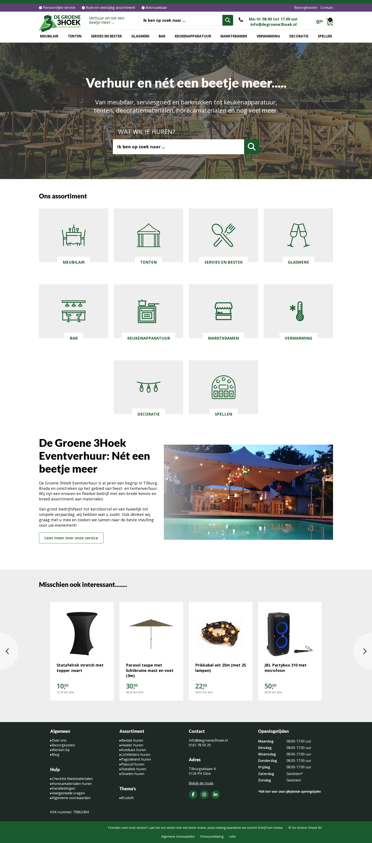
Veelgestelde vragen (68, 793)
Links (232, 836)
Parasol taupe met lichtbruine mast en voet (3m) (150, 670)
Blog (55, 754)
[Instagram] (204, 794)
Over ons (59, 740)
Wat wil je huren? (146, 131)
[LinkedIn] (215, 794)
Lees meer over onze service (71, 537)
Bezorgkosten (305, 7)
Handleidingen (63, 788)
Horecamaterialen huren (72, 783)
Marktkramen (233, 36)
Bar (162, 36)
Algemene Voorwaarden (178, 836)
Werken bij (60, 749)
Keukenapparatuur (193, 36)
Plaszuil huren (132, 764)
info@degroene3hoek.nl (273, 24)
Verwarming (268, 36)
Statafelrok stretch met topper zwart (80, 667)
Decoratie (298, 36)
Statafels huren (133, 769)
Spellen (325, 36)
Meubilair (49, 36)
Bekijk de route (201, 783)
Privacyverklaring (211, 836)
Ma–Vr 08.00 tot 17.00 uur (273, 19)
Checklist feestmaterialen (72, 778)
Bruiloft (127, 797)
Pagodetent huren (136, 759)
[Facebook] (193, 794)
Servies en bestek (106, 36)
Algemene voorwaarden (71, 797)
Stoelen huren (132, 773)
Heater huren (132, 745)
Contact (327, 7)
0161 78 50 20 (200, 745)
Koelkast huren (133, 749)
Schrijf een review (270, 828)
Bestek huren (132, 740)
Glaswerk (140, 36)
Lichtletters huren (135, 754)
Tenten (75, 36)
